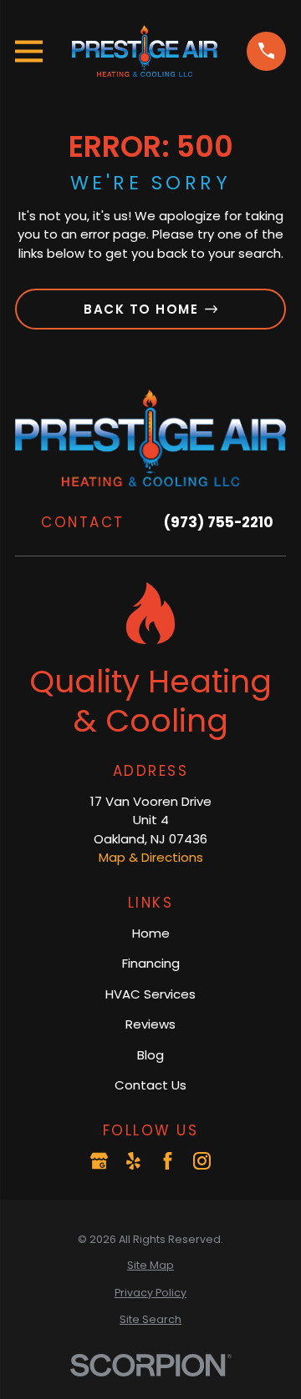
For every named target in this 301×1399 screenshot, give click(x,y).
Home (151, 933)
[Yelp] (133, 1161)
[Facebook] (167, 1161)
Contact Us (150, 1085)
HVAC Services (150, 994)
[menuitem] (150, 1266)
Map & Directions (151, 857)
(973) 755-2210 (218, 522)
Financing (151, 963)
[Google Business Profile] (99, 1161)
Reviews (150, 1024)
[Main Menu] (29, 51)
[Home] (144, 51)
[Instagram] (202, 1161)
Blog (150, 1055)
